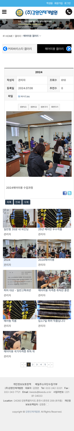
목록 (9, 202)
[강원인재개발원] (37, 13)
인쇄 (17, 202)
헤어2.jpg (25, 96)
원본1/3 (23, 107)
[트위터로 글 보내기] (69, 193)
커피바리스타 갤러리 (20, 49)
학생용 (49, 3)
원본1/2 (34, 107)
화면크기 (54, 107)
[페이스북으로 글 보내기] (65, 193)
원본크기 (44, 107)
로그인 (67, 3)
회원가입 (58, 3)
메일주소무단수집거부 (46, 384)
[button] (68, 48)
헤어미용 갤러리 (54, 49)
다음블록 (48, 364)
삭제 (26, 202)
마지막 (51, 364)
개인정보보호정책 (22, 384)
